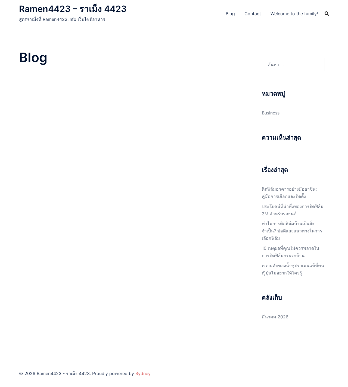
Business (270, 113)
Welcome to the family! (294, 13)
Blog (230, 13)
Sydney (143, 373)
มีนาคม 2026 (275, 316)
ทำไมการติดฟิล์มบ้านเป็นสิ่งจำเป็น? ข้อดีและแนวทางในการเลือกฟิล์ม (292, 231)
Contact (252, 13)
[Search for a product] (327, 13)
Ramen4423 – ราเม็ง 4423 (73, 9)
